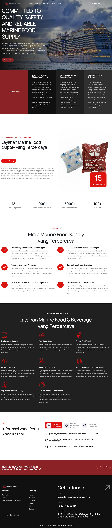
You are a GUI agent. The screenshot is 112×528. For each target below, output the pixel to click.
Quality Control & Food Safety (51, 390)
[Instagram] (11, 515)
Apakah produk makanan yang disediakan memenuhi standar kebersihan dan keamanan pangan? (69, 439)
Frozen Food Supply (84, 341)
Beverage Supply (8, 367)
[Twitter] (7, 515)
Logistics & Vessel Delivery (12, 390)
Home (31, 3)
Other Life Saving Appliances (11, 501)
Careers (31, 503)
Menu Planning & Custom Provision (90, 367)
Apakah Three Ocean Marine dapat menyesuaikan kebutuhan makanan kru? (69, 446)
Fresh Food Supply (46, 341)
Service (38, 3)
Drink (4, 498)
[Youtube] (14, 515)
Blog (53, 3)
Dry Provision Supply (9, 341)
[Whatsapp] (18, 515)
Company (46, 3)
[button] (109, 34)
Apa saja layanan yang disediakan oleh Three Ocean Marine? (65, 433)
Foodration (5, 495)
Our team (32, 501)
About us (32, 498)
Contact (61, 3)
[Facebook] (3, 515)
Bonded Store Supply (47, 367)
